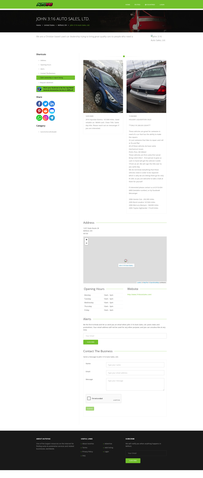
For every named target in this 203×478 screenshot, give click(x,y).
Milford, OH (62, 25)
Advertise (108, 443)
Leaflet (139, 282)
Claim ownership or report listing (51, 78)
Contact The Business (47, 73)
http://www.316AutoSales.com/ (139, 294)
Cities (138, 5)
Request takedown (46, 82)
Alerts (42, 69)
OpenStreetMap (154, 282)
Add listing (109, 447)
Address (43, 60)
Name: (88, 363)
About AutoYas (88, 443)
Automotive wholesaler (48, 132)
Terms (84, 447)
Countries (150, 4)
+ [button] (86, 239)
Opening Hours (45, 65)
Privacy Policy (87, 451)
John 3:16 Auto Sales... (126, 265)
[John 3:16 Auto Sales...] (125, 260)
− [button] (86, 243)
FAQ (84, 456)
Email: (88, 371)
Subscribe (90, 342)
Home (127, 5)
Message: (89, 379)
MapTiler (145, 282)
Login (162, 4)
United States (49, 25)
